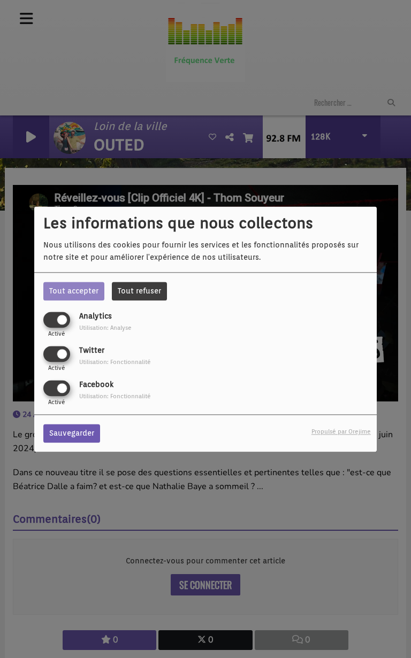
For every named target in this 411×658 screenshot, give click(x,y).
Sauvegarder (71, 433)
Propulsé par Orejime (341, 431)
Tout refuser (139, 291)
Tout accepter (73, 291)
